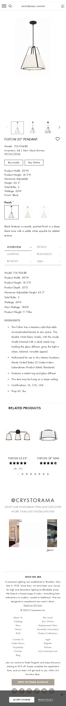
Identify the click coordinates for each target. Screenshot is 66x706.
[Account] (62, 6)
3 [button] (27, 474)
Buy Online (34, 162)
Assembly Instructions (48, 629)
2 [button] (22, 474)
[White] (15, 469)
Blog (18, 655)
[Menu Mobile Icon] (4, 6)
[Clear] (21, 469)
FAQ (18, 633)
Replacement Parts (48, 625)
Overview (14, 247)
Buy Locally (13, 162)
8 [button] (48, 474)
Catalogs (18, 621)
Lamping (13, 254)
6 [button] (39, 474)
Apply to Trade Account (33, 682)
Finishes (18, 651)
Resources (44, 254)
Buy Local (48, 617)
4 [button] (31, 474)
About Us (18, 617)
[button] (33, 533)
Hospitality (18, 647)
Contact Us (18, 639)
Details (41, 247)
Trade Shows (18, 643)
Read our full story (33, 605)
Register (48, 643)
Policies (48, 647)
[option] (17, 127)
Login (48, 639)
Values (18, 629)
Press (18, 625)
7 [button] (44, 474)
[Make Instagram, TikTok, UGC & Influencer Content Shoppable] (50, 550)
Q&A (40, 261)
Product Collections (48, 633)
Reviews (12, 261)
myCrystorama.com (48, 651)
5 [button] (35, 474)
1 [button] (18, 474)
